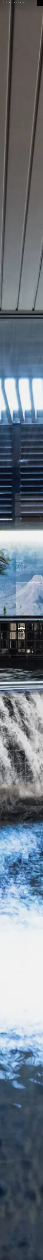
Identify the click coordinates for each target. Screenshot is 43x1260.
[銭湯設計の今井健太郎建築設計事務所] (14, 3)
